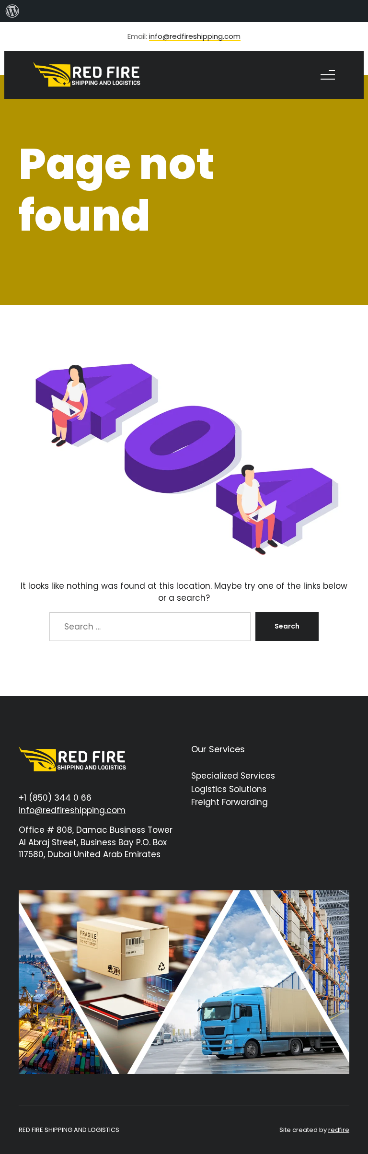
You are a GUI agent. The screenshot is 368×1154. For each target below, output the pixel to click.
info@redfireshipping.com (195, 37)
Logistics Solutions (228, 789)
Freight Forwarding (229, 802)
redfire (338, 1129)
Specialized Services (233, 775)
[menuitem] (12, 11)
